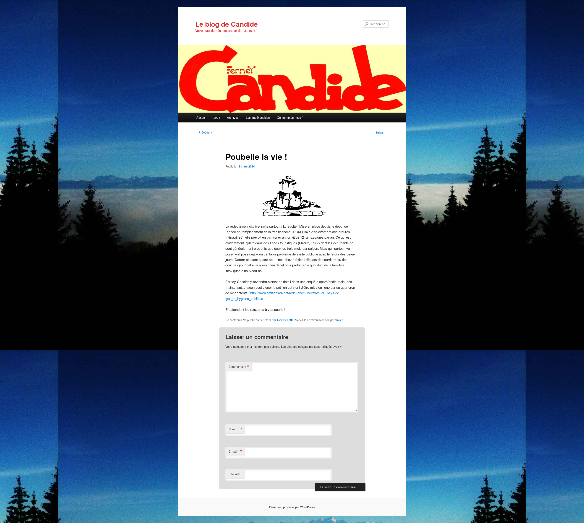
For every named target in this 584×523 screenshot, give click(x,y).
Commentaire (239, 366)
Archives (233, 117)
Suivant (382, 132)
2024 (217, 117)
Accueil (201, 117)
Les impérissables (258, 117)
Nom (235, 429)
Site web (234, 474)
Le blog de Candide (226, 24)
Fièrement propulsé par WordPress (292, 507)
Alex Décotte (285, 320)
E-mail (235, 451)
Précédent (203, 132)
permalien (336, 320)
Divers (267, 320)
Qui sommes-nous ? (290, 117)
